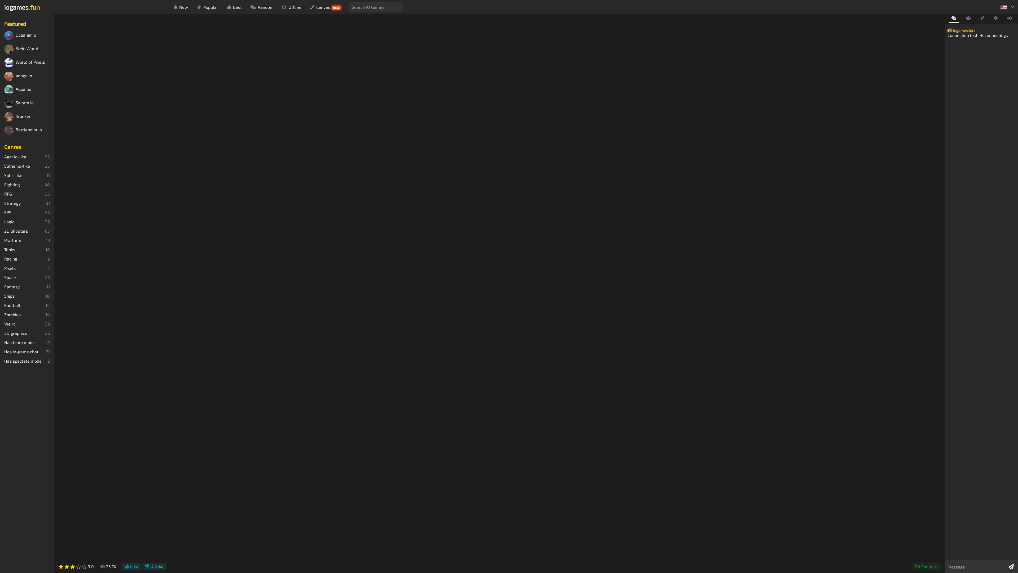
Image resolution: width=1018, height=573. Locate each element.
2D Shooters (926, 566)
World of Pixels (30, 62)
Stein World (27, 48)
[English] (1007, 7)
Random (266, 7)
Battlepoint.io (29, 129)
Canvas (328, 7)
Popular (210, 7)
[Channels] (982, 18)
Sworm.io (25, 102)
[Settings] (996, 18)
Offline (294, 7)
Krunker (23, 116)
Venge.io (24, 75)
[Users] (968, 18)
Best (237, 7)
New (183, 7)
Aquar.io (23, 89)
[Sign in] (1009, 18)
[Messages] (954, 18)
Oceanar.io (26, 35)
